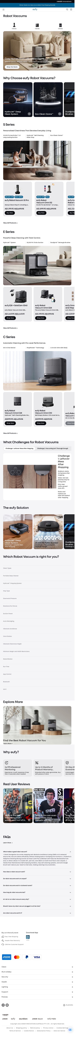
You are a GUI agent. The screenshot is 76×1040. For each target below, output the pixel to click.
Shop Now (10, 318)
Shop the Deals (12, 67)
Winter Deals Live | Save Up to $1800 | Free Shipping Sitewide (37, 5)
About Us (9, 1028)
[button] (71, 9)
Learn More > (7, 743)
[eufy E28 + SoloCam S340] (17, 296)
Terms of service (15, 1030)
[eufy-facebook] (7, 1005)
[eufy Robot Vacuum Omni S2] (49, 189)
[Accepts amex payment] (6, 957)
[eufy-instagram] (3, 1005)
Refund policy (35, 1028)
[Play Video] (29, 819)
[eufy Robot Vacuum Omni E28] (48, 296)
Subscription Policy (43, 1030)
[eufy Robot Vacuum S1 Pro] (17, 189)
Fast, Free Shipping (11, 936)
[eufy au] (34, 9)
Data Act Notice (59, 1030)
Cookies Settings (62, 1028)
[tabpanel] (37, 882)
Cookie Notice (29, 1030)
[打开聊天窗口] (70, 1029)
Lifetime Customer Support (14, 944)
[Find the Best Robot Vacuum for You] (37, 725)
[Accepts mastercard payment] (17, 957)
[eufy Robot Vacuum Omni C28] (17, 401)
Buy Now (10, 213)
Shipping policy (21, 1028)
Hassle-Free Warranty (12, 940)
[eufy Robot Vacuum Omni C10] (48, 401)
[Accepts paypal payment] (27, 957)
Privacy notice (48, 1028)
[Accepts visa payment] (37, 957)
